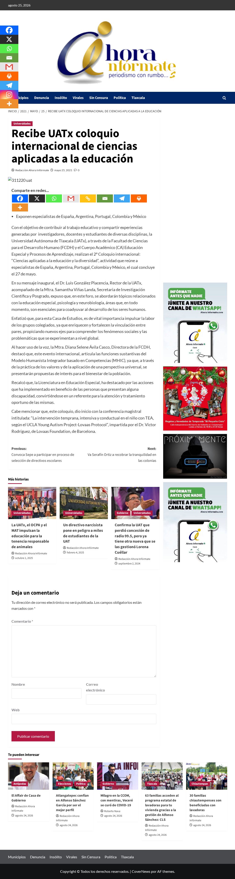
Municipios (19, 97)
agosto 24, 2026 (24, 816)
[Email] (105, 198)
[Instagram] (9, 94)
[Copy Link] (88, 198)
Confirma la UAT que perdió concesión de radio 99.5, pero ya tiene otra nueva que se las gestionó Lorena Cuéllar (135, 538)
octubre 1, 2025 (24, 558)
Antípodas (20, 784)
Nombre (18, 684)
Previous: (42, 454)
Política (120, 97)
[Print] (139, 198)
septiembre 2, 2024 (129, 564)
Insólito (61, 97)
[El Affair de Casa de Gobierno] (28, 776)
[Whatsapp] (54, 198)
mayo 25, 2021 (63, 170)
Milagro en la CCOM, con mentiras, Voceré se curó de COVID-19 (117, 800)
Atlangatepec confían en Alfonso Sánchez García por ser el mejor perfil (72, 802)
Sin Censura (98, 97)
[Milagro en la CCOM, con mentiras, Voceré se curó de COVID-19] (117, 776)
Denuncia (41, 97)
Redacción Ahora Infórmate (32, 170)
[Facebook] (20, 198)
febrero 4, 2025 (75, 553)
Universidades (22, 124)
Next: (122, 454)
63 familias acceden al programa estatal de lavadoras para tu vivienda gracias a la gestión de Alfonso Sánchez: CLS (162, 807)
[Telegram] (122, 198)
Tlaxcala (138, 97)
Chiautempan (200, 784)
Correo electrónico (95, 687)
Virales (78, 97)
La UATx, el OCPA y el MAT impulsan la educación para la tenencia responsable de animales (30, 536)
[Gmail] (71, 198)
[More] (20, 207)
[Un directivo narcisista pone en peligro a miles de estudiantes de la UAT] (84, 503)
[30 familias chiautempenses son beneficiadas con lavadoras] (206, 776)
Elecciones (64, 784)
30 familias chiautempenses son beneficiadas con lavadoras (205, 802)
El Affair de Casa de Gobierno (26, 798)
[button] (224, 98)
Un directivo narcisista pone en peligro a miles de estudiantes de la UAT (83, 533)
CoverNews (141, 871)
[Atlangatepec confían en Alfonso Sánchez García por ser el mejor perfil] (73, 776)
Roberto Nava (112, 811)
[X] (37, 198)
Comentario (22, 621)
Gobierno (122, 513)
